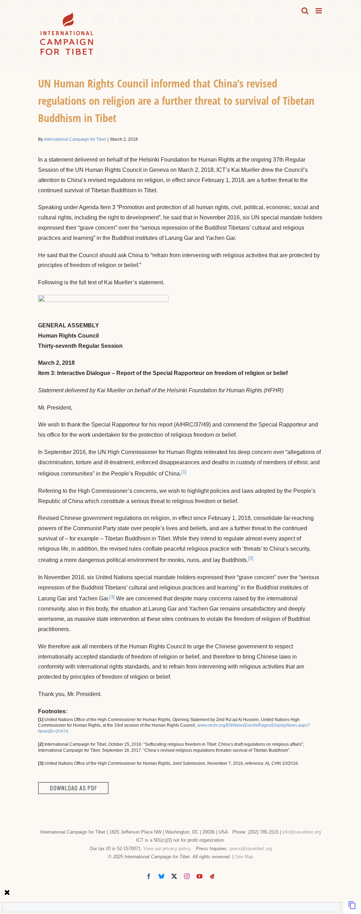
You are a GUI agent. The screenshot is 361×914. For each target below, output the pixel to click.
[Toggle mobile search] (304, 10)
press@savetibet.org (251, 848)
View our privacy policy (166, 848)
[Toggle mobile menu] (319, 10)
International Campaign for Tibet (75, 139)
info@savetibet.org (301, 832)
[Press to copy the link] (352, 907)
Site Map (244, 856)
